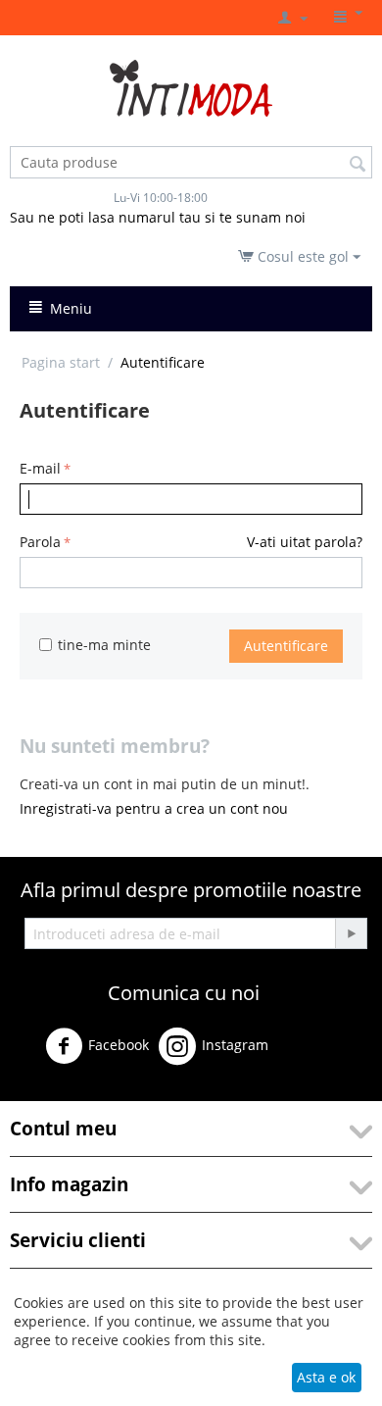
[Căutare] (357, 163)
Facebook (118, 1044)
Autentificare (286, 645)
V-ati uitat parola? (304, 541)
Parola (40, 541)
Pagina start (61, 362)
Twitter (315, 1053)
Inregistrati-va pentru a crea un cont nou (154, 808)
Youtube (55, 1091)
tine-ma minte (104, 644)
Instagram (235, 1044)
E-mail (40, 468)
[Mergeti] (350, 933)
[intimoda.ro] (191, 86)
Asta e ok (326, 1377)
